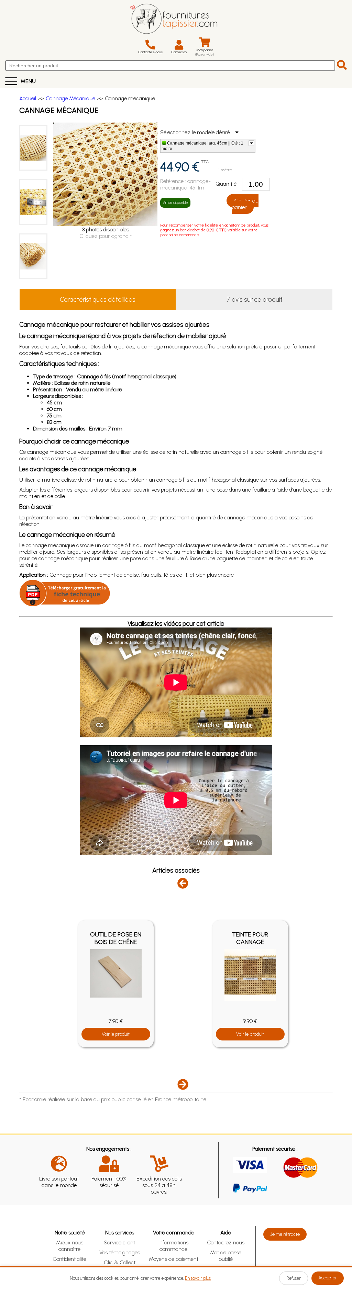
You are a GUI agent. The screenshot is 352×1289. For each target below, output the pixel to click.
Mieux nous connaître (69, 1245)
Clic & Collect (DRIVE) (119, 1265)
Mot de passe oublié (225, 1255)
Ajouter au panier (245, 203)
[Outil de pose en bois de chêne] (116, 973)
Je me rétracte (285, 1234)
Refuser (293, 1278)
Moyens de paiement (173, 1259)
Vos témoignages (119, 1252)
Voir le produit (116, 1034)
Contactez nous (225, 1242)
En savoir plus (198, 1278)
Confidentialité (69, 1259)
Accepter (327, 1278)
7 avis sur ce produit (255, 299)
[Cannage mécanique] (33, 148)
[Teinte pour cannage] (250, 975)
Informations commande (173, 1245)
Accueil (27, 98)
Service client (119, 1242)
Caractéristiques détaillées (97, 299)
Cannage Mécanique (70, 98)
